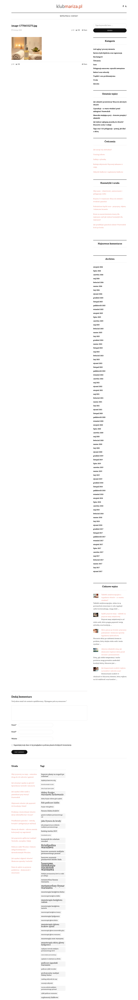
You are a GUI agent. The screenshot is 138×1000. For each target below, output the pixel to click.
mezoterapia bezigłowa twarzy (51, 912)
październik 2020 (99, 417)
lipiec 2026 (97, 271)
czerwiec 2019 (98, 467)
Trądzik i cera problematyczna (104, 76)
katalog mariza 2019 (49, 831)
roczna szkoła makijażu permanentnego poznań (49, 988)
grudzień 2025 (98, 298)
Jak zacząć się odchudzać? (102, 150)
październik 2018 (99, 491)
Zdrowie (96, 84)
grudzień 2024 (98, 340)
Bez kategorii (98, 57)
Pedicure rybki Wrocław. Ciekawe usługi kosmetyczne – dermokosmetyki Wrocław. (23, 850)
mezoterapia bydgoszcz (50, 916)
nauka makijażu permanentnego (48, 955)
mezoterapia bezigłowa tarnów (50, 907)
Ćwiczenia (97, 61)
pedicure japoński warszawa (49, 964)
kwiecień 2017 (98, 560)
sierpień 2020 (98, 425)
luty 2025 (96, 336)
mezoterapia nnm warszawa (52, 939)
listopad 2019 (98, 460)
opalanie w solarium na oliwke (51, 959)
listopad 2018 (98, 487)
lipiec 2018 (97, 502)
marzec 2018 (97, 517)
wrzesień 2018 (98, 494)
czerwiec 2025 (98, 321)
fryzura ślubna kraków (50, 811)
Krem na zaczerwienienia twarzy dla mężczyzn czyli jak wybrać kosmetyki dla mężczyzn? (108, 217)
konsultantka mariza (46, 835)
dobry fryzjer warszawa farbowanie (52, 793)
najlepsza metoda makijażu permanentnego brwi (49, 950)
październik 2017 (99, 537)
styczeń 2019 (97, 479)
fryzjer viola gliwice (47, 807)
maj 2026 (96, 279)
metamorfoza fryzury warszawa (49, 881)
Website (14, 739)
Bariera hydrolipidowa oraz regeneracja (107, 53)
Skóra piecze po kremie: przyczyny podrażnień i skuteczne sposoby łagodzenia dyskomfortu (113, 633)
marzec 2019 (97, 471)
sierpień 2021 (98, 390)
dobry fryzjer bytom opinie (47, 788)
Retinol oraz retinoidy (101, 72)
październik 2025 (99, 306)
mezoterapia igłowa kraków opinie (50, 925)
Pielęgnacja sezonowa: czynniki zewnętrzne (109, 68)
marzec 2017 (97, 564)
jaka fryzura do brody (51, 821)
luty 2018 (96, 521)
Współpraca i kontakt (69, 16)
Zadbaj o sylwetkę (99, 159)
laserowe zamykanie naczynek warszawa (48, 866)
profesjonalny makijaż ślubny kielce (50, 974)
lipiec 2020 (97, 429)
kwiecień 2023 (98, 356)
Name (13, 725)
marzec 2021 (97, 402)
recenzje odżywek (47, 983)
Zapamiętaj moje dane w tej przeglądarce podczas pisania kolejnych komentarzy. (43, 745)
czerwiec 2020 (98, 433)
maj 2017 (96, 556)
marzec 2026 (97, 286)
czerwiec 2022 (98, 379)
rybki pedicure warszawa (49, 993)
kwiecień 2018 (98, 514)
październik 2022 (99, 371)
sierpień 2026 (98, 267)
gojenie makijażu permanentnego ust (52, 816)
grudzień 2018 (98, 483)
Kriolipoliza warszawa (48, 846)
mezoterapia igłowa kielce (49, 920)
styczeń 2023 (97, 363)
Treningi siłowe (99, 155)
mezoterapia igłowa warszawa (50, 935)
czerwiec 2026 (98, 275)
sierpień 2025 (98, 313)
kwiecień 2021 (98, 398)
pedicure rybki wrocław (48, 969)
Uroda (95, 80)
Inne (95, 65)
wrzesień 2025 (98, 309)
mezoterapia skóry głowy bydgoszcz (52, 943)
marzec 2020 (97, 444)
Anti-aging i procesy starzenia (104, 49)
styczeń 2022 (97, 386)
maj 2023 (96, 352)
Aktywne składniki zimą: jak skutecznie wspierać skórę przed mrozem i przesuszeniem (113, 652)
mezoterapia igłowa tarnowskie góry (52, 930)
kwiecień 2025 (98, 329)
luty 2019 (96, 475)
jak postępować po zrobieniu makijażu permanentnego (50, 826)
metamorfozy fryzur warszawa (52, 886)
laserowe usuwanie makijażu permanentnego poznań (52, 852)
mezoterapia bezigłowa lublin (50, 896)
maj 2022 (96, 383)
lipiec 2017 (97, 548)
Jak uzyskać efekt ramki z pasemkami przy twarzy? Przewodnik (20, 794)
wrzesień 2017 (98, 541)
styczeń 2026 (97, 294)
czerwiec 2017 (98, 552)
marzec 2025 (97, 333)
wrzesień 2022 (98, 375)
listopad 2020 (98, 413)
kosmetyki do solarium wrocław (50, 840)
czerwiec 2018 (98, 506)
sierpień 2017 (98, 544)
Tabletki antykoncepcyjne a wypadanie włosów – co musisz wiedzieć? (112, 597)
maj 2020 (96, 437)
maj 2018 (96, 510)
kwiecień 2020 (98, 440)
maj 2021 (96, 394)
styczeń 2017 (97, 571)
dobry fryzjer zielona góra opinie (51, 799)
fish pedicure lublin (50, 802)
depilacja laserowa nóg (48, 780)
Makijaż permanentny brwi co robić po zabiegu (52, 875)
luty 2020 (96, 448)
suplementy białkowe (49, 997)
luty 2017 (96, 568)
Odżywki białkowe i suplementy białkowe (108, 172)
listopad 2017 (98, 533)
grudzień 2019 (98, 456)
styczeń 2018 (97, 525)
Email (13, 732)
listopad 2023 (98, 348)
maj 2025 (96, 325)
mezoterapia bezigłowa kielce (52, 892)
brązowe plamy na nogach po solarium (52, 775)
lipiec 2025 (97, 317)
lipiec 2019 (97, 464)
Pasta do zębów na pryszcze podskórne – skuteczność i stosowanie (21, 870)
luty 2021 (96, 406)
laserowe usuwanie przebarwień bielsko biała (51, 858)
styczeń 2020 (97, 452)
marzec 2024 (97, 344)
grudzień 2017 (98, 529)
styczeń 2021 (97, 410)
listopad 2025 (98, 302)
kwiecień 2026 (98, 282)
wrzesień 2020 (98, 421)
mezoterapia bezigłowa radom (51, 901)
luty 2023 (96, 359)
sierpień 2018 (98, 498)
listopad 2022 (98, 367)
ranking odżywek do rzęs (49, 979)
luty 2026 (96, 290)
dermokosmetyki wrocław (47, 784)
